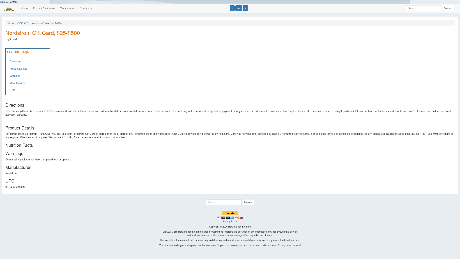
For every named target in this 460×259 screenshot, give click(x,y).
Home (24, 8)
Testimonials (67, 8)
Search (448, 8)
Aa (238, 8)
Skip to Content (8, 2)
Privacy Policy (230, 221)
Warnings (15, 76)
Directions (15, 61)
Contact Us (86, 8)
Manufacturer (17, 83)
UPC (12, 90)
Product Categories (44, 8)
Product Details (18, 68)
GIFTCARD (22, 23)
